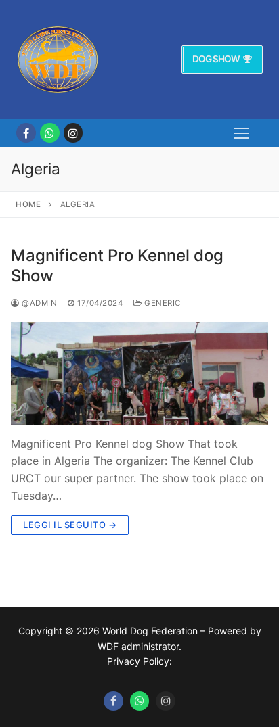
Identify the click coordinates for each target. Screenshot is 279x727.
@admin (38, 303)
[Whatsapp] (140, 701)
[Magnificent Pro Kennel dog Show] (139, 373)
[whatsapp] (50, 133)
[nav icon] (241, 133)
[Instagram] (73, 133)
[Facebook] (26, 133)
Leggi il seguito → (69, 524)
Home (28, 204)
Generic (161, 303)
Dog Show (216, 58)
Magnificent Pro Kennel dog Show (117, 265)
